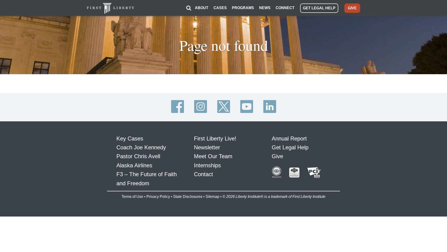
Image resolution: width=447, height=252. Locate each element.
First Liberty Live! (215, 138)
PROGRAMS (243, 8)
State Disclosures (187, 197)
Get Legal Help (290, 147)
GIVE (352, 8)
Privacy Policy (158, 197)
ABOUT (201, 8)
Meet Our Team (213, 156)
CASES (220, 8)
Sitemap (212, 197)
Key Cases (129, 138)
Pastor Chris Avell (138, 156)
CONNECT (285, 8)
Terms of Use (132, 197)
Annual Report (289, 138)
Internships (207, 165)
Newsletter (207, 147)
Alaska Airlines (134, 165)
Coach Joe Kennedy (141, 147)
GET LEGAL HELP (319, 8)
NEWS (265, 8)
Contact (203, 174)
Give (277, 156)
